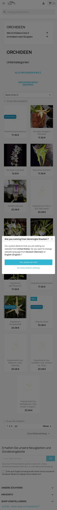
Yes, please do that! (29, 262)
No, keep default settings (28, 268)
